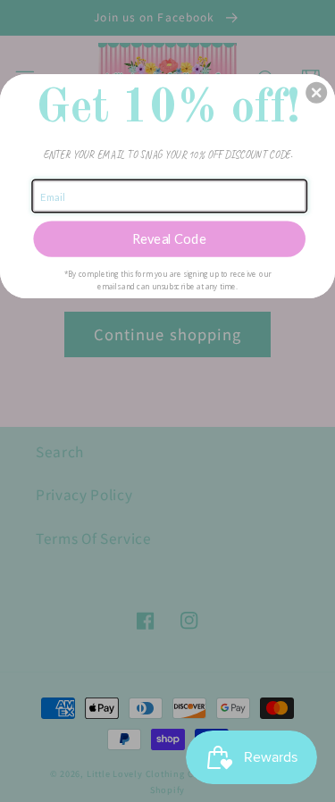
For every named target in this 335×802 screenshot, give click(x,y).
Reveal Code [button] (169, 238)
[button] (316, 92)
